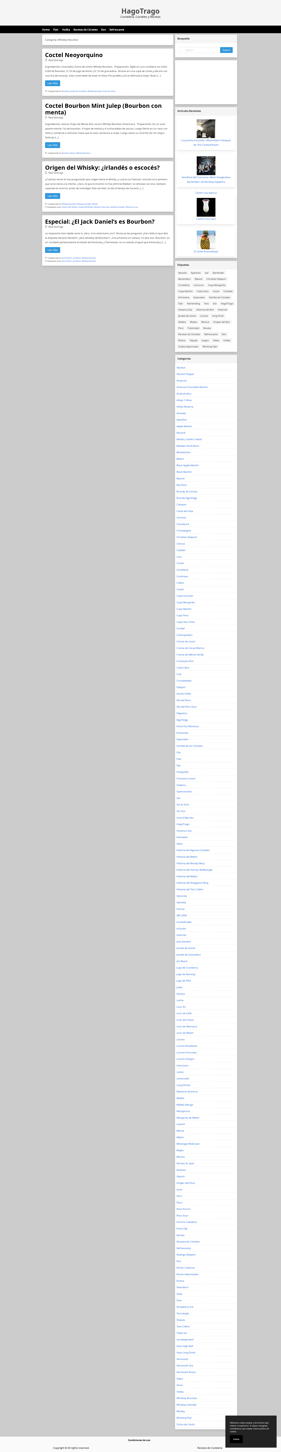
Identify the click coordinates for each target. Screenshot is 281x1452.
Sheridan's (183, 1287)
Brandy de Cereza (187, 491)
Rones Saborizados (187, 1274)
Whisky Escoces (131, 207)
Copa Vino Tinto (186, 622)
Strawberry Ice (185, 1306)
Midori (180, 1137)
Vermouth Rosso (186, 1372)
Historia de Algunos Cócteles (193, 850)
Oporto (181, 1176)
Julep (179, 987)
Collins (180, 582)
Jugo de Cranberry (187, 967)
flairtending (193, 303)
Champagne (184, 530)
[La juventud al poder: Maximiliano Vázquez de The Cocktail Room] (206, 128)
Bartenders (184, 279)
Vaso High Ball (185, 1346)
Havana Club (185, 309)
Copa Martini (185, 291)
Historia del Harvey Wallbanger (195, 869)
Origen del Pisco (186, 1183)
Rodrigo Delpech (186, 1254)
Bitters (180, 458)
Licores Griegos (185, 1059)
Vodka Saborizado (188, 346)
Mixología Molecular (188, 1143)
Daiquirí (181, 687)
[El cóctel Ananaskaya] (206, 240)
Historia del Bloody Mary (191, 863)
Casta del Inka (185, 511)
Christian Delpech (216, 279)
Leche (180, 1000)
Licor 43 (181, 1006)
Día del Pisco (184, 700)
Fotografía (183, 772)
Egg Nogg (182, 719)
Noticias (181, 1170)
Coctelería (183, 285)
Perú (181, 328)
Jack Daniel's (67, 258)
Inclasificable (184, 922)
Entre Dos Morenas (188, 726)
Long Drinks (183, 1085)
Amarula (182, 380)
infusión (181, 928)
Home (46, 29)
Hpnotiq (181, 902)
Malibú (182, 322)
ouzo (179, 1189)
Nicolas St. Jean (185, 1163)
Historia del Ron (205, 309)
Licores (204, 315)
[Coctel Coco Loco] (206, 207)
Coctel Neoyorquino (74, 55)
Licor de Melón (185, 1033)
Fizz (179, 752)
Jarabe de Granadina (78, 91)
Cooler (180, 589)
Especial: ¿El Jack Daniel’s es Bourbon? (100, 221)
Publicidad (193, 328)
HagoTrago (140, 11)
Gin (215, 303)
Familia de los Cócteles (190, 746)
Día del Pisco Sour (187, 706)
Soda (179, 1293)
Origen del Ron (221, 322)
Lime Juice (182, 1065)
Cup (179, 674)
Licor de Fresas (185, 1019)
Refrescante (116, 29)
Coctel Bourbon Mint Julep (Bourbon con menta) (103, 109)
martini (181, 1124)
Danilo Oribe (184, 693)
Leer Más (53, 83)
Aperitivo (196, 272)
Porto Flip (182, 1228)
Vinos (180, 1385)
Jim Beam (77, 258)
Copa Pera (183, 615)
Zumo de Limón (109, 91)
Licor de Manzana (187, 1026)
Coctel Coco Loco (206, 218)
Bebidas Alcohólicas (188, 445)
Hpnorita (182, 896)
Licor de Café (184, 1013)
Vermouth (182, 1359)
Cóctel (180, 563)
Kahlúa (181, 993)
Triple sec (182, 1333)
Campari (181, 504)
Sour (179, 1300)
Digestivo (182, 713)
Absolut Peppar (185, 374)
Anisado (181, 413)
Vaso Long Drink (186, 1352)
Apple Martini (184, 426)
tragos (205, 340)
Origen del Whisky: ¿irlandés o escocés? (102, 167)
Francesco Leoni (186, 778)
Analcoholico (184, 393)
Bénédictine (183, 452)
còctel (216, 291)
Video (216, 340)
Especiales (199, 297)
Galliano (181, 785)
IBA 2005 (182, 915)
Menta (72, 153)
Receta (207, 328)
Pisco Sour (182, 1215)
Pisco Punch (183, 1209)
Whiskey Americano (102, 207)
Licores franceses (187, 1052)
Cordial (181, 628)
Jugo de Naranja (186, 974)
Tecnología (183, 1313)
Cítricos (181, 543)
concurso (198, 285)
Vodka (66, 29)
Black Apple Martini (188, 465)
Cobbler (181, 550)
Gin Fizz (181, 811)
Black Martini (184, 472)
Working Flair (210, 346)
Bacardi (181, 432)
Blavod (198, 279)
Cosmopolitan (185, 635)
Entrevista (183, 297)
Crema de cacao (186, 641)
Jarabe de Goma (187, 315)
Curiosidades (184, 680)
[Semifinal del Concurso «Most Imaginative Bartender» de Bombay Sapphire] (206, 165)
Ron (103, 29)
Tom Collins (183, 1326)
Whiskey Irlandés (84, 204)
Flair (56, 29)
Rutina (181, 340)
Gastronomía (184, 791)
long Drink (218, 315)
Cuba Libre (203, 291)
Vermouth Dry (185, 1365)
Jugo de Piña (184, 980)
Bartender (218, 272)
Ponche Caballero (187, 1222)
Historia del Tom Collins (190, 889)
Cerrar (236, 1439)
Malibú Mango (185, 1104)
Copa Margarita (216, 285)
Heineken (182, 837)
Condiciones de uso (139, 1440)
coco (179, 556)
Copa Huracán (185, 595)
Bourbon (65, 91)
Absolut (182, 272)
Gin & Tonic (183, 804)
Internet (222, 309)
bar (207, 272)
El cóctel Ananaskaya (206, 251)
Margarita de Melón (188, 1117)
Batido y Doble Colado (189, 439)
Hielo (180, 843)
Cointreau (182, 576)
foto (206, 303)
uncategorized (185, 1339)
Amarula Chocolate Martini (192, 387)
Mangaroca (183, 1111)
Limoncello (183, 1078)
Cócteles (228, 291)
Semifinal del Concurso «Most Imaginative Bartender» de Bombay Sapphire (206, 179)
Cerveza (181, 517)
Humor (181, 909)
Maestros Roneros (187, 1091)
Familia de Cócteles (219, 297)
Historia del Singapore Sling (192, 882)
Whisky (95, 204)
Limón (180, 1072)
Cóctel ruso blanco (206, 192)
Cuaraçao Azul (185, 661)
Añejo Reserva (185, 406)
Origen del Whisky (85, 207)
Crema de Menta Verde (190, 654)
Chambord (183, 524)
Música (205, 322)
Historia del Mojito (187, 876)
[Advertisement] (206, 82)
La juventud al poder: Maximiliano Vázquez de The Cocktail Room (206, 142)
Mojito (193, 322)
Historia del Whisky (69, 207)
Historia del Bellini (187, 856)
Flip (178, 765)
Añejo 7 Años (184, 400)
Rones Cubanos (186, 1267)
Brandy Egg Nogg (187, 498)
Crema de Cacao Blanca (190, 648)
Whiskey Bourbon (95, 91)
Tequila (193, 340)
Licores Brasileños (187, 1046)
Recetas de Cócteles (85, 29)
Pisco (179, 1202)
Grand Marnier (185, 817)
